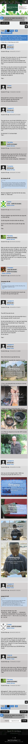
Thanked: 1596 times (6, 273)
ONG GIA (10, 655)
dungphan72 (11, 45)
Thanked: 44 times (10, 205)
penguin (10, 624)
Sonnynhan (10, 166)
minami (9, 85)
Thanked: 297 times (10, 169)
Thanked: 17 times (10, 658)
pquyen (9, 201)
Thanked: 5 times (10, 48)
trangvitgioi (10, 267)
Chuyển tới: (7, 720)
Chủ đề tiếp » (24, 23)
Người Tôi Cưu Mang (12, 740)
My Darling (10, 142)
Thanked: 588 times (10, 146)
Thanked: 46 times (10, 628)
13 (16, 30)
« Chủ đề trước (5, 23)
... (14, 30)
